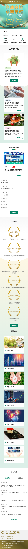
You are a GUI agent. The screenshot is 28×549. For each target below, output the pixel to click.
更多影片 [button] (14, 212)
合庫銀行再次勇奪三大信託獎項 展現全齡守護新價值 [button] (13, 500)
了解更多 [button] (14, 80)
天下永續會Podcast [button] (5, 201)
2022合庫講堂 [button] (4, 195)
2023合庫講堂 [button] (4, 182)
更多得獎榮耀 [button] (14, 325)
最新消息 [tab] (7, 478)
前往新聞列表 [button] (14, 519)
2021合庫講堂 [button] (4, 207)
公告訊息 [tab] (20, 478)
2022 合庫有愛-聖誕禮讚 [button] (7, 188)
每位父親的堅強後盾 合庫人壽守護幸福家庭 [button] (11, 514)
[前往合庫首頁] (14, 2)
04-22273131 (10, 538)
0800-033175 (10, 536)
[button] (2, 2)
